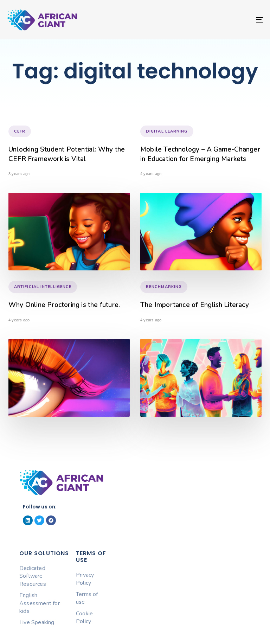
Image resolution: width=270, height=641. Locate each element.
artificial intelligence (42, 286)
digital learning (167, 131)
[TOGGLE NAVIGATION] (220, 19)
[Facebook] (51, 520)
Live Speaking (36, 622)
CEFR (19, 131)
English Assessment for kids (39, 603)
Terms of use (87, 598)
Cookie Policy (84, 617)
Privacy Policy (85, 578)
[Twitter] (39, 520)
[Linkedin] (28, 520)
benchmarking (164, 286)
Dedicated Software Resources (32, 576)
